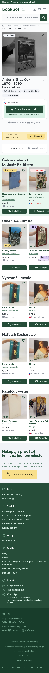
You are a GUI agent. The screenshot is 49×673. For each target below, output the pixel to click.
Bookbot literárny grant (15, 568)
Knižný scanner (10, 528)
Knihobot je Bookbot (24, 661)
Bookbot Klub (9, 573)
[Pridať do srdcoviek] (44, 79)
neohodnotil (12, 137)
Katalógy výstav (15, 391)
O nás (5, 557)
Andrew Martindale (10, 310)
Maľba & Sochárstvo (19, 335)
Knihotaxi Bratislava (13, 523)
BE (41, 667)
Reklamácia (8, 540)
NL (32, 667)
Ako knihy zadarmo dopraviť (17, 515)
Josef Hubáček (8, 200)
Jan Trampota (35, 194)
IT (28, 667)
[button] (24, 54)
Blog (4, 553)
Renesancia (8, 307)
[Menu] (44, 9)
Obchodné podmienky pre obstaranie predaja (24, 647)
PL (46, 667)
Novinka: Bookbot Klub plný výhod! (18, 2)
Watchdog (8, 498)
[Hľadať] (43, 17)
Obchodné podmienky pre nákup (24, 642)
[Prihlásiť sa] (34, 9)
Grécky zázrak (9, 251)
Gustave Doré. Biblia (39, 251)
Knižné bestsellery (12, 494)
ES (23, 667)
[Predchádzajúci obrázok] (5, 56)
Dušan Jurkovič (9, 421)
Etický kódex (24, 656)
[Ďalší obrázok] (43, 56)
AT (8, 667)
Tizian (32, 307)
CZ (3, 667)
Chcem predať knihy (13, 511)
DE (12, 667)
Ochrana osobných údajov (24, 651)
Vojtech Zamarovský (10, 254)
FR (37, 667)
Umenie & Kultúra (17, 221)
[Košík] (39, 9)
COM (18, 667)
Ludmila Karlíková (11, 87)
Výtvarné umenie (16, 278)
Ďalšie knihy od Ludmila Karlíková (17, 162)
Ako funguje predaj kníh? (15, 519)
